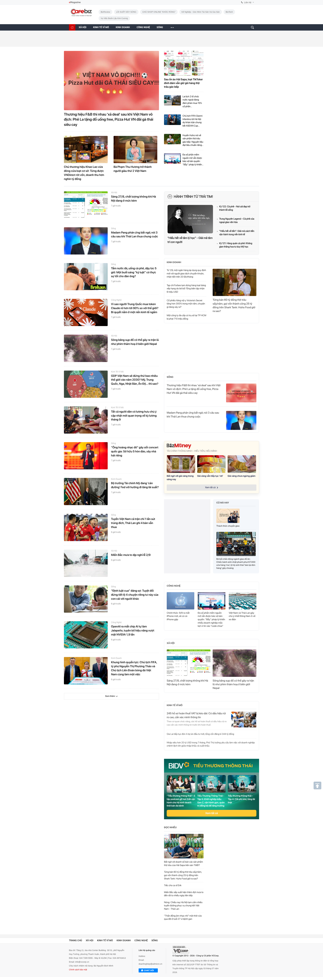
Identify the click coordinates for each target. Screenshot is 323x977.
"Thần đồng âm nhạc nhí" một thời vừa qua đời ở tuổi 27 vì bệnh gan (183, 918)
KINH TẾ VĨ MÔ (101, 27)
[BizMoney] (211, 446)
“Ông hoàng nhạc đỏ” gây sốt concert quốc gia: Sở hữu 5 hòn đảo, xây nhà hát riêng (134, 451)
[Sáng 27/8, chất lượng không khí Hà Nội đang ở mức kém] (86, 205)
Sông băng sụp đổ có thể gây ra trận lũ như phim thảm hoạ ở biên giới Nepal (135, 342)
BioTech (229, 12)
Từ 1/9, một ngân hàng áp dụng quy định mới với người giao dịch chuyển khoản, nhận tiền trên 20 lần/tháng (186, 273)
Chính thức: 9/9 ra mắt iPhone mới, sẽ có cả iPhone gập (178, 616)
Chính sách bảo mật (78, 969)
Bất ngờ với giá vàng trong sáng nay (180, 478)
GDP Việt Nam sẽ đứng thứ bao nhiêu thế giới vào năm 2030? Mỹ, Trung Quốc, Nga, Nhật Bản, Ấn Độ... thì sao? (134, 380)
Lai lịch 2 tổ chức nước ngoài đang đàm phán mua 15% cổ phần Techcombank (192, 101)
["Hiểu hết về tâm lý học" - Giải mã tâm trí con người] (190, 219)
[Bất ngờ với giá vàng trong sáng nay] (181, 464)
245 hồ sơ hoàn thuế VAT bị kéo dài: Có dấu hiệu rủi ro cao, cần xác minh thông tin (196, 715)
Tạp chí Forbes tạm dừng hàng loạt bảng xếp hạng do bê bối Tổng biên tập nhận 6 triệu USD (186, 288)
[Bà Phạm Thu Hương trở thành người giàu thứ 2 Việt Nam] (135, 149)
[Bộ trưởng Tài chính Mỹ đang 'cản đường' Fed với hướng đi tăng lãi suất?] (86, 491)
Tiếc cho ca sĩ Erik (172, 885)
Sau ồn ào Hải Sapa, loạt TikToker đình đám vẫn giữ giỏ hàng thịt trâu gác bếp (183, 83)
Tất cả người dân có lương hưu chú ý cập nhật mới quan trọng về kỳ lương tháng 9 (134, 415)
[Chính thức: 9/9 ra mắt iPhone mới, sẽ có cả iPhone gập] (180, 600)
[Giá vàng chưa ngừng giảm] (242, 464)
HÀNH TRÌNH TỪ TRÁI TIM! (193, 197)
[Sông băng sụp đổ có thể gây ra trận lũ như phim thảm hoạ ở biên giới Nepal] (86, 348)
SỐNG (160, 27)
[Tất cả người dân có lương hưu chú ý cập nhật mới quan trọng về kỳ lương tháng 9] (86, 420)
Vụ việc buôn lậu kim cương (114, 18)
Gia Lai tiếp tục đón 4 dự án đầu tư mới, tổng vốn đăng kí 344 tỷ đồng (200, 734)
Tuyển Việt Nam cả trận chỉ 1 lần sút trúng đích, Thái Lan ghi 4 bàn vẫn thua (133, 523)
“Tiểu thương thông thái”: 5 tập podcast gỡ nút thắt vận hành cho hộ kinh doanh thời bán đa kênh (181, 801)
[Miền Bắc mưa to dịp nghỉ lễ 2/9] (86, 563)
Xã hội (114, 192)
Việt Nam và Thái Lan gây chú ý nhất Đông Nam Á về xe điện (242, 616)
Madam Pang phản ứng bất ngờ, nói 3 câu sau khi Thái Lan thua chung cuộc (134, 234)
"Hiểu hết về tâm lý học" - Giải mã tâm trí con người (190, 240)
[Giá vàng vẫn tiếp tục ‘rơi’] (211, 464)
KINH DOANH (123, 27)
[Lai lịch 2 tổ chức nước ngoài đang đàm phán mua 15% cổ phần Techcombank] (172, 101)
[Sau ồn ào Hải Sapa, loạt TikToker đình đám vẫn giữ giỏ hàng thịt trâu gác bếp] (184, 63)
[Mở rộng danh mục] (172, 27)
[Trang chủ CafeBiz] (72, 27)
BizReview (105, 12)
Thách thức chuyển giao (228, 526)
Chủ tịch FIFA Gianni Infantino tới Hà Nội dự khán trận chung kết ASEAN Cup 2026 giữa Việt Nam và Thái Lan (192, 121)
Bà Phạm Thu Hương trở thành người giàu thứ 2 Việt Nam (133, 169)
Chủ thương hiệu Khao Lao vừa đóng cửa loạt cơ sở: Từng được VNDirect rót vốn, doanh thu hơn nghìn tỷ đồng (84, 173)
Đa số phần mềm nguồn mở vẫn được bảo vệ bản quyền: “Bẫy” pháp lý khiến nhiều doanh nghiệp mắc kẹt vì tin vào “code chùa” (192, 159)
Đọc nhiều (170, 827)
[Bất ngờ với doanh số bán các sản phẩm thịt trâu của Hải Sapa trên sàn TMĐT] (184, 846)
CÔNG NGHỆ (143, 27)
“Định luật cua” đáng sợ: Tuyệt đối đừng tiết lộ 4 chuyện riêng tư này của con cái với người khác (134, 595)
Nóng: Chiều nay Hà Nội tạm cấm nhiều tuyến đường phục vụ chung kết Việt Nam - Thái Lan (183, 905)
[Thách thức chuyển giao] (228, 517)
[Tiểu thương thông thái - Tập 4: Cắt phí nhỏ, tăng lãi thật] (242, 784)
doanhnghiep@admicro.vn (150, 964)
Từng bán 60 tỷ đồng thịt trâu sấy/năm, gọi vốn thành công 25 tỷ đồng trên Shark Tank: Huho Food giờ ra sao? (234, 305)
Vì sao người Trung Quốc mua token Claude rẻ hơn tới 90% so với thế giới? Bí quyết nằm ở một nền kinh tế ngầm (134, 308)
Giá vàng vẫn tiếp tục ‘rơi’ (210, 476)
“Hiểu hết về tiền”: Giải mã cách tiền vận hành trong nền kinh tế (236, 233)
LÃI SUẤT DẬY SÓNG (126, 12)
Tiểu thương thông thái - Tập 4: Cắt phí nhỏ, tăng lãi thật (241, 799)
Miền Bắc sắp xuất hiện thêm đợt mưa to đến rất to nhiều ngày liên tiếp (183, 894)
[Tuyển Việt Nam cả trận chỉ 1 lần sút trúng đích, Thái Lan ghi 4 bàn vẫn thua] (86, 527)
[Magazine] (75, 2)
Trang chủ (75, 940)
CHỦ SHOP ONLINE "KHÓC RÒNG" (158, 12)
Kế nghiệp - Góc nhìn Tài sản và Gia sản (201, 12)
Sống (113, 228)
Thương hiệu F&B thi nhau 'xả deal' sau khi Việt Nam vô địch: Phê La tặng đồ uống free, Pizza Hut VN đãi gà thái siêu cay (108, 119)
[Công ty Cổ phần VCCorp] (180, 950)
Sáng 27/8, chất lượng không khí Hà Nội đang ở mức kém (133, 198)
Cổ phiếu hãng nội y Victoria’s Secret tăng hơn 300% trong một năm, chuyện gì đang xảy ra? (186, 303)
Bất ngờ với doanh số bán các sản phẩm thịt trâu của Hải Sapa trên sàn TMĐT (183, 864)
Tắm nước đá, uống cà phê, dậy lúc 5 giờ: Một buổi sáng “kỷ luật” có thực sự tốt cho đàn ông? (133, 272)
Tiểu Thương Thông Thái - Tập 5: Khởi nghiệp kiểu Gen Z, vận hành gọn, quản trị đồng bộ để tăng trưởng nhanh (211, 801)
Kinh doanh (116, 479)
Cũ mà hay (222, 502)
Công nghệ (116, 300)
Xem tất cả (211, 813)
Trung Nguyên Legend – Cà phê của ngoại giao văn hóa (236, 221)
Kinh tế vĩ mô (117, 372)
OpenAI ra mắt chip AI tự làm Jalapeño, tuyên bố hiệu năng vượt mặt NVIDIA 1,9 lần (132, 630)
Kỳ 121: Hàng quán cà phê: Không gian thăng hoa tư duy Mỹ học (235, 245)
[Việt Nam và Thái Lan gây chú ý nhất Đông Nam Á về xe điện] (242, 600)
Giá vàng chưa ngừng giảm (241, 476)
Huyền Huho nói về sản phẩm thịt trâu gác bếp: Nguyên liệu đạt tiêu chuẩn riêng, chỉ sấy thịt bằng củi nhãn (193, 140)
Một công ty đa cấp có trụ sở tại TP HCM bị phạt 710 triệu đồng (186, 317)
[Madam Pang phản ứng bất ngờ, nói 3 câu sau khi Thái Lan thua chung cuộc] (86, 240)
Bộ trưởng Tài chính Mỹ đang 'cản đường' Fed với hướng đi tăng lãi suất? (135, 485)
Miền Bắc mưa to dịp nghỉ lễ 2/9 (131, 555)
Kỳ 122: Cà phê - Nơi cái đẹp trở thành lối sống (234, 208)
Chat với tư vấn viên (149, 970)
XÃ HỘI (82, 27)
